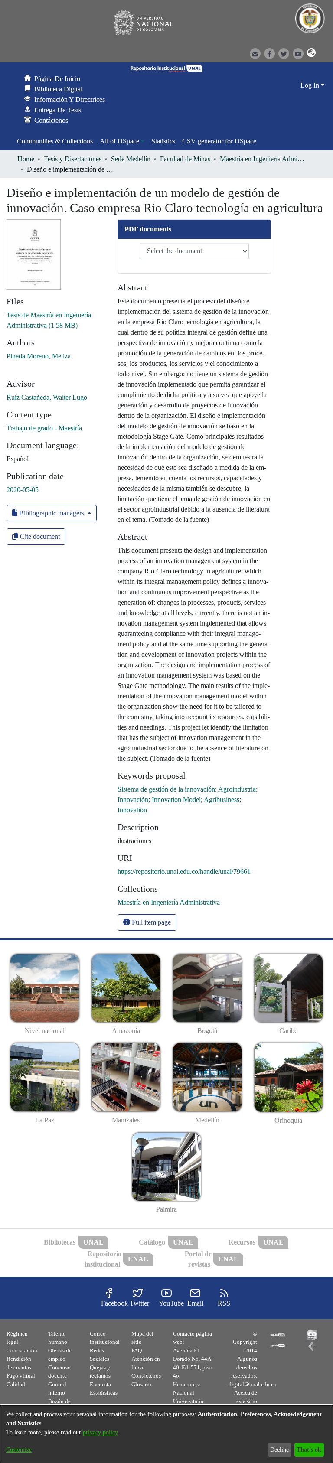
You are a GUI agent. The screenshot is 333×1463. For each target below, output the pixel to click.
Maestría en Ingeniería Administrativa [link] (263, 159)
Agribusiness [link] (221, 799)
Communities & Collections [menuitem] (55, 141)
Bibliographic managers (51, 513)
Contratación (22, 1350)
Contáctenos (146, 1375)
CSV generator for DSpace (219, 141)
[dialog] (166, 1434)
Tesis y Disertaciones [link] (72, 159)
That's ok (309, 1450)
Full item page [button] (150, 922)
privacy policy (100, 1432)
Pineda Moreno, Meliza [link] (39, 356)
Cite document (39, 536)
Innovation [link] (132, 810)
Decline (279, 1450)
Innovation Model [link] (176, 799)
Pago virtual (21, 1375)
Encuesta (100, 1384)
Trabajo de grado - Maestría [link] (44, 428)
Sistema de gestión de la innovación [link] (166, 789)
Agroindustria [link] (237, 789)
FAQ (136, 1350)
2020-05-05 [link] (23, 489)
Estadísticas (104, 1392)
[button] (308, 53)
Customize (19, 1450)
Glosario (141, 1384)
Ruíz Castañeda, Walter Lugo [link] (47, 397)
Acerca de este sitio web (245, 1401)
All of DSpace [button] (119, 141)
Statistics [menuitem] (163, 141)
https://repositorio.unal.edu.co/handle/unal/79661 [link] (184, 871)
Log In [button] (310, 85)
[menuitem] (122, 141)
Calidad (16, 1384)
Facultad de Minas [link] (185, 159)
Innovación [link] (133, 799)
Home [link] (25, 159)
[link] (169, 902)
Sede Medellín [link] (130, 159)
